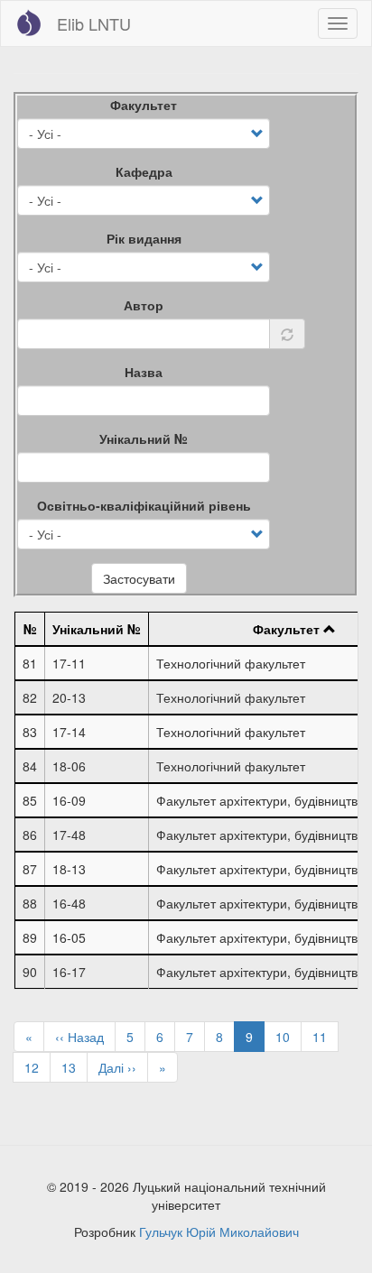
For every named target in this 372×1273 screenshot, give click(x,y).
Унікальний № (143, 438)
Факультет (143, 105)
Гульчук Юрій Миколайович (219, 1231)
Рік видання (144, 238)
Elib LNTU (94, 23)
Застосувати (139, 578)
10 (288, 1037)
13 (74, 1067)
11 (325, 1037)
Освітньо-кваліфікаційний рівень (144, 505)
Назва (144, 372)
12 (37, 1067)
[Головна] (29, 22)
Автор (143, 305)
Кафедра (144, 171)
